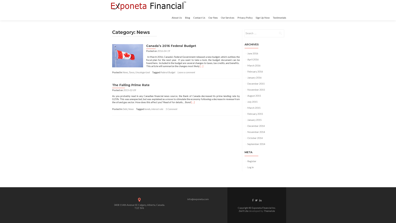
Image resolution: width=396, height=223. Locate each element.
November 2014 (256, 131)
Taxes (131, 72)
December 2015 (256, 83)
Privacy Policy (245, 17)
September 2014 (256, 143)
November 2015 (256, 89)
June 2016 (252, 53)
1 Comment (171, 108)
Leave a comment (186, 72)
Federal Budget (168, 72)
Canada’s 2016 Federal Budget (171, 46)
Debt (125, 108)
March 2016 (253, 65)
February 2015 (255, 113)
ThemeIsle (269, 210)
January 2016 (254, 77)
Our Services (227, 17)
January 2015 (254, 119)
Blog (187, 17)
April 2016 (253, 59)
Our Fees (213, 17)
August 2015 (254, 95)
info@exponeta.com (198, 199)
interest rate (157, 108)
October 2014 (255, 137)
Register (251, 161)
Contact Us (199, 17)
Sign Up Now (263, 17)
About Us (177, 17)
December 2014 (256, 125)
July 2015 (252, 101)
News (125, 72)
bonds (147, 108)
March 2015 (253, 107)
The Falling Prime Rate (131, 85)
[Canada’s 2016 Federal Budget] (127, 55)
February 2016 (255, 71)
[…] (201, 66)
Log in (250, 167)
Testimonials (279, 17)
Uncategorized (142, 72)
